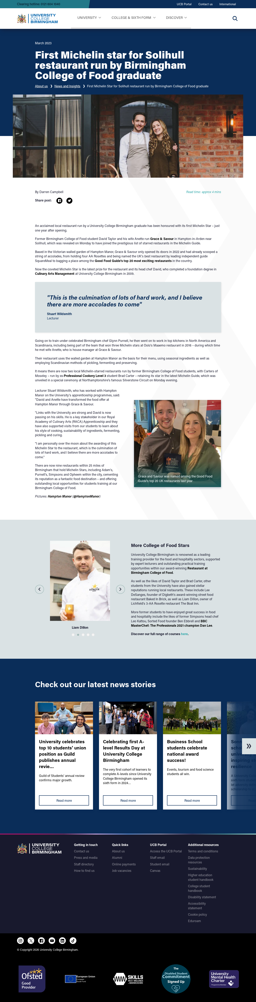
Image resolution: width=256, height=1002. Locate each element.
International (227, 4)
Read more (64, 800)
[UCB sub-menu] (99, 17)
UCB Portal (184, 4)
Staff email (157, 857)
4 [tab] (88, 634)
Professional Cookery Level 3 (85, 376)
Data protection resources (199, 859)
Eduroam (194, 921)
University (87, 17)
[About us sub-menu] (185, 17)
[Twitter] (31, 940)
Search (235, 18)
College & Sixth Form (131, 17)
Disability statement (202, 897)
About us (41, 86)
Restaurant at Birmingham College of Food (169, 570)
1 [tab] (73, 634)
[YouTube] (52, 940)
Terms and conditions (203, 851)
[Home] (37, 18)
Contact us (205, 4)
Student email (159, 864)
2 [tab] (78, 634)
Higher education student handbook (200, 877)
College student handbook (199, 888)
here (184, 634)
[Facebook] (41, 940)
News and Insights (67, 86)
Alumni (117, 857)
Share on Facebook (59, 201)
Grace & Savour (162, 239)
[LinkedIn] (62, 940)
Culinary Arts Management (54, 273)
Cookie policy (197, 914)
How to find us (84, 870)
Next (120, 589)
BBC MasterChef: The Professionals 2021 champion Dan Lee (171, 623)
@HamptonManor (86, 496)
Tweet (69, 201)
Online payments (124, 864)
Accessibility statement (197, 905)
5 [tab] (93, 634)
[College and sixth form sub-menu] (154, 17)
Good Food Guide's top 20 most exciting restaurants (133, 261)
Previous (39, 589)
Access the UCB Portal (166, 851)
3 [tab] (83, 634)
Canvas (155, 870)
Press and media (85, 857)
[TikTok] (73, 940)
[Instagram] (20, 940)
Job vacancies (121, 870)
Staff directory (84, 864)
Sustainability (197, 868)
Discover (174, 17)
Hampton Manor (60, 496)
